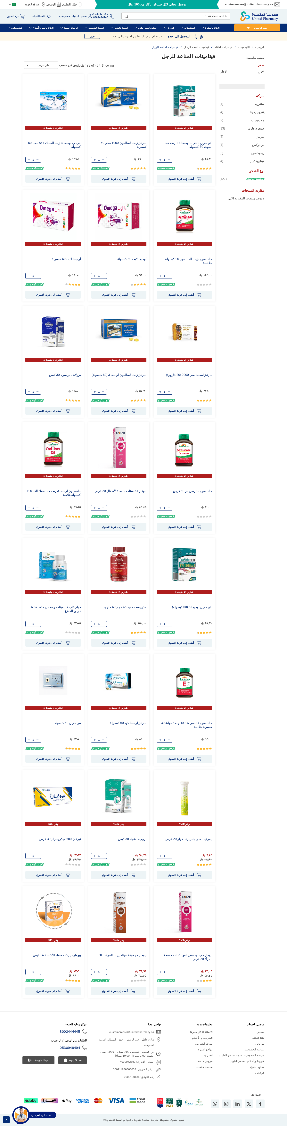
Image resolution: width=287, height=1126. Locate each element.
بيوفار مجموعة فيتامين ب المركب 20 (122, 955)
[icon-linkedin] (237, 1104)
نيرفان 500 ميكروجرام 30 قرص (60, 839)
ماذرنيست (242, 120)
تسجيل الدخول (79, 16)
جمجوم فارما (242, 128)
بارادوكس (242, 144)
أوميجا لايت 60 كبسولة (66, 259)
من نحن (260, 1043)
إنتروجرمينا (242, 112)
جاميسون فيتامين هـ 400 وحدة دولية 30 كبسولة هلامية (186, 724)
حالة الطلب (258, 1037)
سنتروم (242, 104)
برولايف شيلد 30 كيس (132, 839)
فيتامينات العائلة (223, 47)
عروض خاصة (205, 1061)
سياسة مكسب (204, 1067)
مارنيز (242, 136)
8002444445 (70, 1031)
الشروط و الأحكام (202, 1037)
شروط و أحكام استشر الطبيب (247, 1061)
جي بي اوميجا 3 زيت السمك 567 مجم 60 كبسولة (54, 144)
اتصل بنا (208, 1055)
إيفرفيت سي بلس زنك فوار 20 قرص (188, 839)
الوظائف (51, 4)
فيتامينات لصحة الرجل (196, 47)
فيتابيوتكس (242, 161)
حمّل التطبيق (69, 4)
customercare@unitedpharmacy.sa (249, 4)
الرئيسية (259, 47)
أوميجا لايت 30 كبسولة (131, 259)
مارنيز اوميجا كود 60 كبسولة (128, 723)
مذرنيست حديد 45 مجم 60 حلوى (125, 607)
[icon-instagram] (226, 1104)
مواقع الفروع (32, 4)
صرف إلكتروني (204, 1043)
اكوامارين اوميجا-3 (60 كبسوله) (192, 607)
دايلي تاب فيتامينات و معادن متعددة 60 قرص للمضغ (56, 609)
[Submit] (126, 15)
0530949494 (70, 1048)
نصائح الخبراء (257, 1067)
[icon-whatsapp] (215, 1104)
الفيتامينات (243, 47)
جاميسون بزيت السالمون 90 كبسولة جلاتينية (188, 261)
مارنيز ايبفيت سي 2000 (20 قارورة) (189, 375)
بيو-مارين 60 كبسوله (67, 723)
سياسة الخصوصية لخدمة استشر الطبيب (242, 1055)
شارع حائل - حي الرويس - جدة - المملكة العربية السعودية (126, 1042)
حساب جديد (64, 16)
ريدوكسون (242, 153)
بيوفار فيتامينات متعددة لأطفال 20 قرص (120, 491)
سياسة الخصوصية (254, 1049)
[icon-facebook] (260, 1104)
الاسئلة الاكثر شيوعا (201, 1031)
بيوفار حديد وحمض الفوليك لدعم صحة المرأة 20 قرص (187, 957)
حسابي (261, 1031)
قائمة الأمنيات (38, 16)
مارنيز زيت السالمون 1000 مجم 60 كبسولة (123, 144)
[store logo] (259, 16)
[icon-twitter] (249, 1104)
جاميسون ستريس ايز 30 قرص (192, 491)
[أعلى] (6, 1119)
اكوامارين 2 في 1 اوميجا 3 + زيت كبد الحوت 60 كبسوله (188, 144)
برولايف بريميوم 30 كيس (65, 375)
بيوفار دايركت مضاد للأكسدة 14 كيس (57, 955)
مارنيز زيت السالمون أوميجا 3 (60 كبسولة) (119, 375)
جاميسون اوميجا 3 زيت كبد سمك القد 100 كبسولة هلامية (54, 492)
